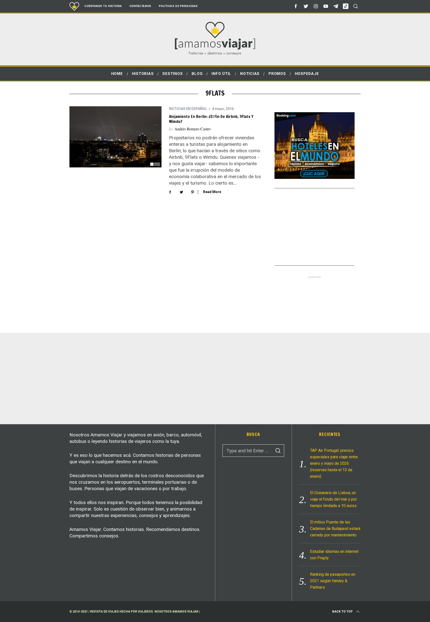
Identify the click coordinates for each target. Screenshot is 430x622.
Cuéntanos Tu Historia (103, 6)
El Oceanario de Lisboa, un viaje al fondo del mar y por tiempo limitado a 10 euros (333, 499)
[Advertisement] (314, 227)
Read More (212, 192)
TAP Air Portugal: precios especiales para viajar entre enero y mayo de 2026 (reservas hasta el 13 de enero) (334, 463)
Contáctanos (140, 6)
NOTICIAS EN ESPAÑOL (188, 109)
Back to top (342, 611)
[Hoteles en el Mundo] (314, 177)
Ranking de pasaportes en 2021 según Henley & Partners (332, 581)
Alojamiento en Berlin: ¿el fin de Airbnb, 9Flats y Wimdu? (211, 119)
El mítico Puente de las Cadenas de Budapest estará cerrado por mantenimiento (335, 528)
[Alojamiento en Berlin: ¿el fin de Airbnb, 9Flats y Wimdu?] (115, 136)
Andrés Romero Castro (192, 128)
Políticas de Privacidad (178, 6)
